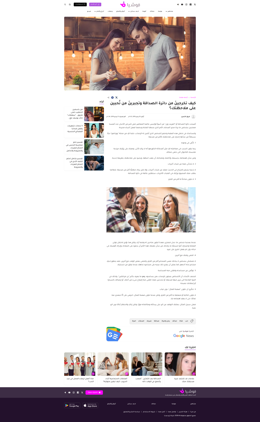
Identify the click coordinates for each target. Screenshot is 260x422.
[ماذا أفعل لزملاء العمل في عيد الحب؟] (79, 364)
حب (186, 321)
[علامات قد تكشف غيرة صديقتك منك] (180, 364)
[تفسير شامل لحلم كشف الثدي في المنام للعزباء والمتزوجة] (94, 163)
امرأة (134, 321)
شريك (149, 321)
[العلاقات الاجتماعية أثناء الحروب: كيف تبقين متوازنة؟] (113, 364)
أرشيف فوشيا (183, 97)
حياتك (174, 321)
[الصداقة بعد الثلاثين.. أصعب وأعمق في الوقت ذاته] (146, 364)
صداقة (156, 321)
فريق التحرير (185, 117)
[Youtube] (182, 4)
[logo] (130, 4)
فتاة (181, 321)
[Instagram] (186, 4)
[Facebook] (191, 4)
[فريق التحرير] (193, 116)
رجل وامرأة (166, 321)
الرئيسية (193, 97)
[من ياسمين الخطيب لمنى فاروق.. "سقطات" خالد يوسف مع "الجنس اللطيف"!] (94, 114)
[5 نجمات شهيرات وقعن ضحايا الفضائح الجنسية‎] (94, 130)
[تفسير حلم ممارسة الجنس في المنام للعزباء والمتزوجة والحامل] (94, 146)
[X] (195, 4)
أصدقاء (141, 321)
